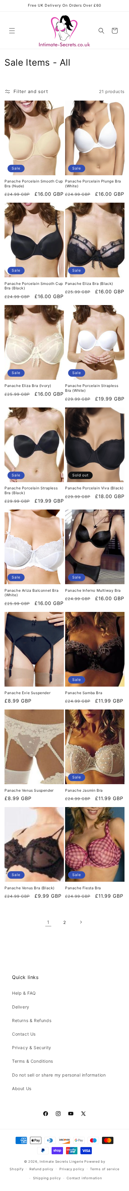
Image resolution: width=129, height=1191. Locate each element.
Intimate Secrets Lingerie (61, 1161)
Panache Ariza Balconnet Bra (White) (31, 592)
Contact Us (24, 1034)
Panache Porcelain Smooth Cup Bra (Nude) (33, 183)
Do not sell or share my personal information (59, 1074)
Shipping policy (47, 1178)
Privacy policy (71, 1169)
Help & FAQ (24, 993)
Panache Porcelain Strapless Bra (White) (91, 388)
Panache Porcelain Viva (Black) (94, 488)
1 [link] (48, 922)
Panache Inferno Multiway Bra (93, 590)
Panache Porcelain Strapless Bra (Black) (31, 490)
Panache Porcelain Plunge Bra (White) (93, 183)
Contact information (84, 1178)
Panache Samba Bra (83, 693)
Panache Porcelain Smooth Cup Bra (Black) (33, 286)
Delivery (20, 1006)
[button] (12, 30)
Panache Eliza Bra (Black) (89, 283)
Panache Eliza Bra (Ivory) (27, 385)
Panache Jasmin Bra (84, 790)
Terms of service (104, 1169)
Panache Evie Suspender (27, 693)
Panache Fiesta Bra (83, 888)
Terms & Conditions (32, 1061)
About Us (22, 1088)
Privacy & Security (31, 1047)
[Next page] (80, 922)
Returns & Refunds (31, 1020)
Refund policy (41, 1169)
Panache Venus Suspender (29, 790)
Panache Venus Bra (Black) (29, 888)
